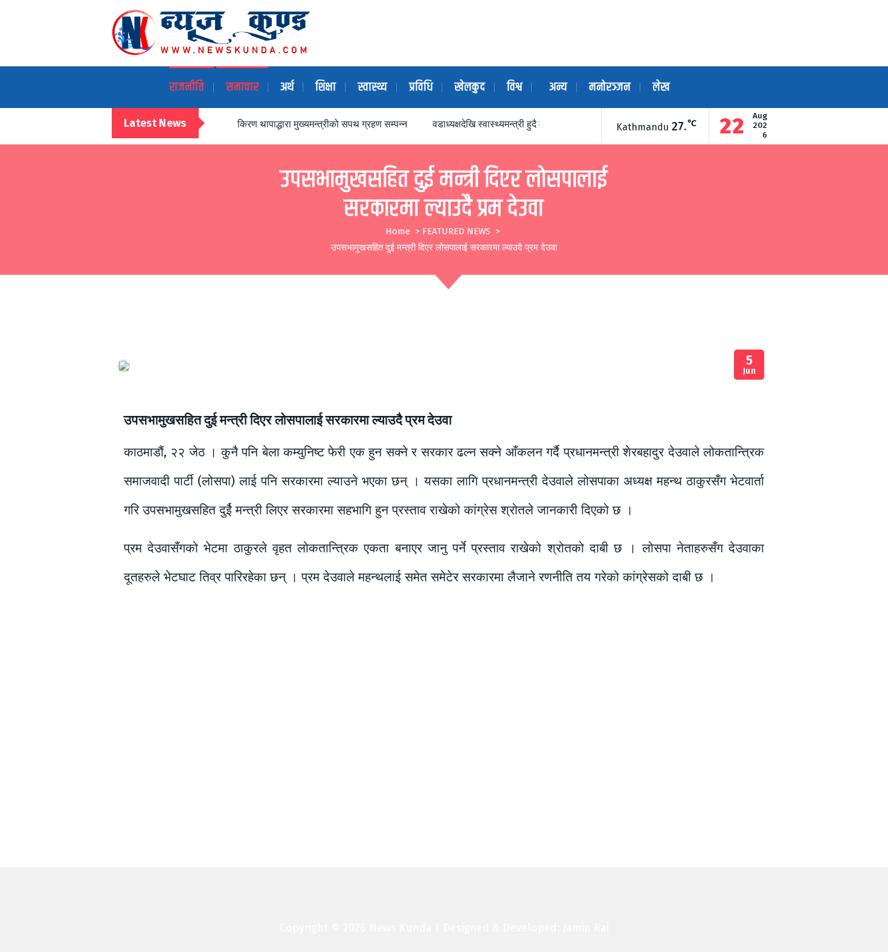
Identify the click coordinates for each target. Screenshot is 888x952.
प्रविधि (421, 87)
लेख (661, 87)
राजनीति (186, 87)
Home (397, 231)
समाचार (242, 87)
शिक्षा (325, 87)
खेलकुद (469, 87)
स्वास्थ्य (372, 87)
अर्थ (287, 87)
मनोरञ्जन (610, 87)
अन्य (558, 87)
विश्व (514, 87)
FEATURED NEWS (456, 231)
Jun (749, 365)
